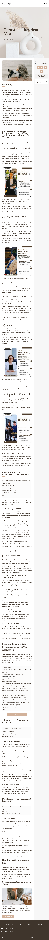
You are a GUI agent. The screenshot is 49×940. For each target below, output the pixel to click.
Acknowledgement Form (9, 676)
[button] (44, 3)
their (23, 586)
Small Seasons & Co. (8, 907)
